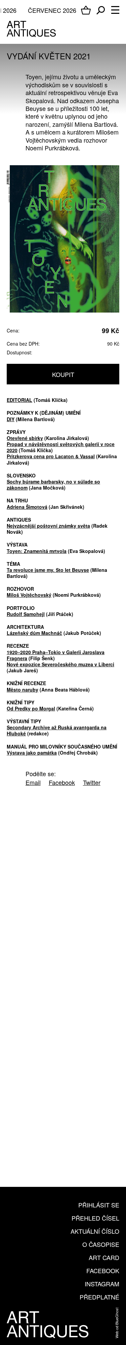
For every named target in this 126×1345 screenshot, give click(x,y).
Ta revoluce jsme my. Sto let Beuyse (48, 569)
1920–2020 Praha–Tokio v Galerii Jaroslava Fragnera (55, 655)
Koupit (63, 374)
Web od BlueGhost (116, 1323)
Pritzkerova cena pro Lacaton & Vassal (51, 456)
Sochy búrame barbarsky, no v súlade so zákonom (53, 484)
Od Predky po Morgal (31, 708)
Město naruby (22, 689)
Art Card (104, 1257)
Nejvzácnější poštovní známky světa (48, 525)
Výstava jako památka (32, 752)
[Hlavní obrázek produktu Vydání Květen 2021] (63, 239)
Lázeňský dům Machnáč (34, 633)
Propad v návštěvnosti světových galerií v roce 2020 (61, 447)
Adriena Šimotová (27, 506)
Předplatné (99, 1296)
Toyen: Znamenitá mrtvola (37, 551)
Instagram (102, 1283)
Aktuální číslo (95, 1231)
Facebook (102, 1270)
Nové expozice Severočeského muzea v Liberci (60, 664)
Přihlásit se (98, 1204)
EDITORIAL (19, 400)
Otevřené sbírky (25, 438)
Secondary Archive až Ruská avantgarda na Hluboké (57, 730)
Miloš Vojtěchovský (29, 594)
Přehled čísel (95, 1218)
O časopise (100, 1244)
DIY (10, 419)
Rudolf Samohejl (26, 614)
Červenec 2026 (52, 10)
